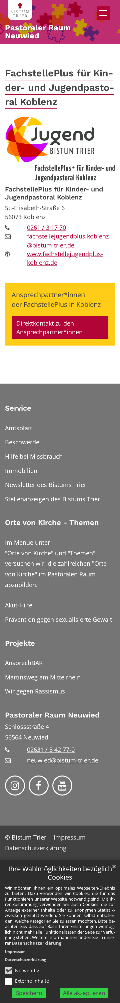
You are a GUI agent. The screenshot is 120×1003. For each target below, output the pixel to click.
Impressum (15, 951)
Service (18, 408)
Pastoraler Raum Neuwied (52, 715)
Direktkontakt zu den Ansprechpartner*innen (49, 327)
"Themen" (81, 553)
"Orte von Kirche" (29, 553)
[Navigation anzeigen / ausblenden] (103, 13)
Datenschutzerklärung (36, 943)
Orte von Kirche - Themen (52, 522)
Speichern (29, 993)
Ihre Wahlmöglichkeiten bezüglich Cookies (60, 873)
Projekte (20, 643)
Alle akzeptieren (84, 993)
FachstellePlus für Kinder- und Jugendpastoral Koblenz (59, 87)
